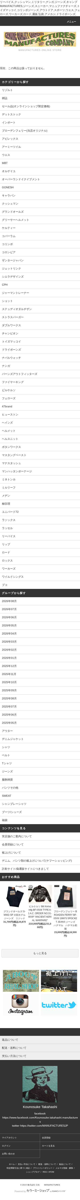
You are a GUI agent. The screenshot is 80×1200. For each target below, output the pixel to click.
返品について (65, 1164)
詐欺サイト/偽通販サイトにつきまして (25, 868)
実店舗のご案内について (17, 836)
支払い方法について (26, 1164)
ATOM (51, 1172)
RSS (45, 1172)
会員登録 (46, 1137)
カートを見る (48, 1146)
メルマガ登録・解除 (64, 1168)
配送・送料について (47, 1164)
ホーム (12, 1164)
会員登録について (13, 844)
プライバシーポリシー (42, 1168)
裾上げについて (11, 852)
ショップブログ (33, 1172)
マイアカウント (9, 1137)
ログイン (6, 1146)
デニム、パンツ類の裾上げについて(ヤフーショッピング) (37, 860)
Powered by (20, 1191)
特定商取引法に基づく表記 (18, 1168)
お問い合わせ (8, 1153)
